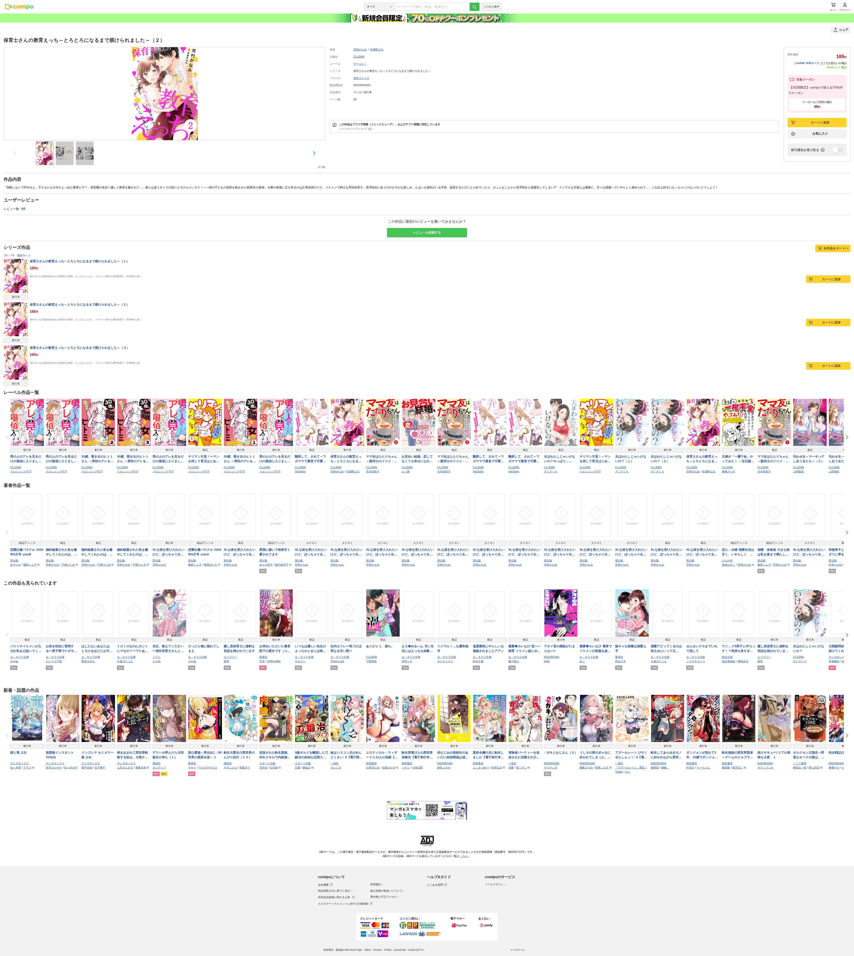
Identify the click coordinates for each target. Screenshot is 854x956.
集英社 (619, 657)
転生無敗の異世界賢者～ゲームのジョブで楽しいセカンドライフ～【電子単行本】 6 (737, 755)
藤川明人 (513, 661)
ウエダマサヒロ (208, 767)
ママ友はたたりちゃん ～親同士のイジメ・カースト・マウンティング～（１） (773, 459)
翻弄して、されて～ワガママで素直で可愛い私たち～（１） (310, 459)
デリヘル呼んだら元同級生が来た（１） (168, 755)
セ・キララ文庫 (19, 657)
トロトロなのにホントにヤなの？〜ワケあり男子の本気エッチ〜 (132, 648)
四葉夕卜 (245, 767)
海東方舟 (140, 767)
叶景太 (690, 767)
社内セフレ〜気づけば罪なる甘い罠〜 (346, 648)
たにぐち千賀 (54, 661)
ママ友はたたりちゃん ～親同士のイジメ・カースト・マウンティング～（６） (381, 459)
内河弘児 (496, 767)
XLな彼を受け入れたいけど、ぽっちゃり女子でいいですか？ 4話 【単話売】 (702, 552)
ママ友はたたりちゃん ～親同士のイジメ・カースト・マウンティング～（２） (452, 459)
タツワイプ (159, 767)
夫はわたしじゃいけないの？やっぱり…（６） (559, 459)
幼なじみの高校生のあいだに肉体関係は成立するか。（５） (452, 755)
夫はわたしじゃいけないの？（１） (630, 459)
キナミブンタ (765, 767)
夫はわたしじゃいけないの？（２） (666, 459)
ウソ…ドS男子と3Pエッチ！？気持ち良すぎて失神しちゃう (739, 648)
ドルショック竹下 (21, 471)
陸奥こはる (602, 767)
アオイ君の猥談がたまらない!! (559, 648)
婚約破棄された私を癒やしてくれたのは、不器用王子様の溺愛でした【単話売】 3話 (132, 552)
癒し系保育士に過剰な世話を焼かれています (239, 648)
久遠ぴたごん (125, 661)
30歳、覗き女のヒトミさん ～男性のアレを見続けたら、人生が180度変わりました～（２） (98, 459)
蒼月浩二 (737, 767)
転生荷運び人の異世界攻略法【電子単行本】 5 (418, 755)
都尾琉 (655, 767)
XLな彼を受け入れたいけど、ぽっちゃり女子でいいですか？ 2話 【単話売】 (240, 552)
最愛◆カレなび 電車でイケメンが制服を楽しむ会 (596, 648)
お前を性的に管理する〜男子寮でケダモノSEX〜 (61, 648)
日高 (297, 767)
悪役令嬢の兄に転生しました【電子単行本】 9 (490, 755)
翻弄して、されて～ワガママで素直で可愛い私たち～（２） (488, 459)
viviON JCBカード (807, 63)
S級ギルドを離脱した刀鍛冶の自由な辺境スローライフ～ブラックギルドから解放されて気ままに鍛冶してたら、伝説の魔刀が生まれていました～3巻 (311, 755)
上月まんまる (125, 767)
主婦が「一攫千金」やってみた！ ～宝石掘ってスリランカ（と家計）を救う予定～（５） (738, 459)
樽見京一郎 (799, 767)
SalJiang (300, 471)
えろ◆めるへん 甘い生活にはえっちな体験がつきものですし (418, 648)
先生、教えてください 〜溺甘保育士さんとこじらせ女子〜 (168, 648)
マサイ (192, 767)
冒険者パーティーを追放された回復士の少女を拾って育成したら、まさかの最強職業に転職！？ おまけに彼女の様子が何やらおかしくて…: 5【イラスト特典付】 (524, 755)
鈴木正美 (478, 661)
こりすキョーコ (695, 661)
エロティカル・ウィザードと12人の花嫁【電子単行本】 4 (382, 755)
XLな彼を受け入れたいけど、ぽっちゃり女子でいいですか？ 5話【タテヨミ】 (418, 552)
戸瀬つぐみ (68, 564)
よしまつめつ (481, 767)
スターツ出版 (267, 763)
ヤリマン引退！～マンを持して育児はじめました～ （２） (595, 459)
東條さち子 (728, 471)
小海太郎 (417, 767)
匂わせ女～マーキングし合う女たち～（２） (808, 459)
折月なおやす (54, 767)
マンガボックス (838, 657)
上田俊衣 (798, 471)
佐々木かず (71, 767)
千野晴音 (371, 661)
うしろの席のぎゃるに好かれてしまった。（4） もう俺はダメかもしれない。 (596, 755)
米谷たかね (835, 564)
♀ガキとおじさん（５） (561, 752)
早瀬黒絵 (834, 661)
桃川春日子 (281, 564)
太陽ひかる (388, 767)
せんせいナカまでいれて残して (701, 648)
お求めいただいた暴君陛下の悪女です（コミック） (274, 648)
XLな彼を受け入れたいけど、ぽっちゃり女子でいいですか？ (169, 552)
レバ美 (406, 471)
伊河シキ (407, 661)
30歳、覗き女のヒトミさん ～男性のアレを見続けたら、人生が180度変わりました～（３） (133, 459)
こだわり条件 (491, 6)
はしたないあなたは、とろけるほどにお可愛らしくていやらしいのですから (97, 648)
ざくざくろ (550, 471)
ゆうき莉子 (266, 564)
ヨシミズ (335, 767)
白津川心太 (372, 767)
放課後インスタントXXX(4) (60, 755)
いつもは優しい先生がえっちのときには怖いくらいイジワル (310, 648)
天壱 (262, 661)
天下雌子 (100, 767)
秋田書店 (371, 763)
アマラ (27, 767)
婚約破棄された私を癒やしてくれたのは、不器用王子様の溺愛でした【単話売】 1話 (61, 552)
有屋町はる (376, 49)
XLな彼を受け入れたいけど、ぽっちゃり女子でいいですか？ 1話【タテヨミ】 (382, 552)
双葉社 (263, 657)
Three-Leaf (337, 661)
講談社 (157, 763)
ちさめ (157, 661)
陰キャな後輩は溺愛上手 (630, 648)
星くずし (521, 767)
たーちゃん (703, 767)
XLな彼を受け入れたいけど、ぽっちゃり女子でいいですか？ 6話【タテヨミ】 (524, 552)
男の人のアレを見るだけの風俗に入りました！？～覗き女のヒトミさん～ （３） (61, 459)
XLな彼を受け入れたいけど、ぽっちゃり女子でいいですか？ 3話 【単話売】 (667, 552)
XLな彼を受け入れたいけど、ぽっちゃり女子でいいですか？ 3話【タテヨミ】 (631, 552)
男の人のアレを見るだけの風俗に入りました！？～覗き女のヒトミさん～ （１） (168, 459)
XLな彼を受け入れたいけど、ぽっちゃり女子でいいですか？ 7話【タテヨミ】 (453, 552)
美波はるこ (728, 564)
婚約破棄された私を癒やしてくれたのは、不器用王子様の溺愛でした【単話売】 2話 (97, 552)
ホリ (627, 771)
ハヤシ (406, 767)
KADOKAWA (551, 657)
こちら (464, 856)
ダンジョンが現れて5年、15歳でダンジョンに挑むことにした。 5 (702, 755)
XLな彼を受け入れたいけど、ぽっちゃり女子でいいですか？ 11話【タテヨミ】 (311, 552)
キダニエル (230, 767)
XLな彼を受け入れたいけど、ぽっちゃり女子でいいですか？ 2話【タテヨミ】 (346, 552)
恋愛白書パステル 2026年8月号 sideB (26, 552)
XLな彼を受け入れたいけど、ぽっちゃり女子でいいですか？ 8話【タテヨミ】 (560, 552)
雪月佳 (263, 767)
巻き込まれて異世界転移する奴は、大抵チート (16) (132, 755)
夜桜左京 (743, 661)
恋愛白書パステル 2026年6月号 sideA (204, 552)
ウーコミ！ (360, 63)
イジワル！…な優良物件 (452, 648)
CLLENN (358, 56)
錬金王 (307, 767)
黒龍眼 (726, 767)
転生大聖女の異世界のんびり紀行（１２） (239, 755)
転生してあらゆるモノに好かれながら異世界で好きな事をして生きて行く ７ (666, 755)
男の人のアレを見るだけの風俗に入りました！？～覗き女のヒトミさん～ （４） (25, 459)
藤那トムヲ (30, 564)
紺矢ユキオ (444, 767)
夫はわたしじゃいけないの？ (808, 648)
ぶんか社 (727, 560)
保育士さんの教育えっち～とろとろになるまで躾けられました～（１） (79, 261)
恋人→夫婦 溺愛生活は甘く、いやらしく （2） (738, 552)
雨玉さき (620, 661)
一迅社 (334, 763)
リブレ (157, 657)
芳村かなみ (360, 49)
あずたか (15, 564)
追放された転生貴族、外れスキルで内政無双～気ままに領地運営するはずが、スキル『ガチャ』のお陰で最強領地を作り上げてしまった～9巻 (274, 755)
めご (582, 661)
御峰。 (665, 767)
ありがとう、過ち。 (380, 646)
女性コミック (361, 78)
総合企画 (727, 657)
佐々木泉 (15, 767)
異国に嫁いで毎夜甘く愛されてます (274, 552)
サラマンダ (550, 767)
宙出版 (14, 560)
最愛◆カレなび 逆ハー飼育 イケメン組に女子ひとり (524, 648)
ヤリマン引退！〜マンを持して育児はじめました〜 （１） (203, 459)
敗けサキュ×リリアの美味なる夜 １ (773, 755)
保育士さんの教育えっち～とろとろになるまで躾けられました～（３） (79, 347)
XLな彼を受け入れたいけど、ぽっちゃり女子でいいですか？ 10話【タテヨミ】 (596, 552)
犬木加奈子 (372, 471)
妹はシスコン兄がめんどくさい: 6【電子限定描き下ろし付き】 (346, 755)
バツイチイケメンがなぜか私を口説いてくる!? (25, 648)
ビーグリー (230, 657)
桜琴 (226, 661)
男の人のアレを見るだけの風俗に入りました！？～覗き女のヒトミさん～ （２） (274, 459)
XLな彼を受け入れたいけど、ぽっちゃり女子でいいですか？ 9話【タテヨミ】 (809, 552)
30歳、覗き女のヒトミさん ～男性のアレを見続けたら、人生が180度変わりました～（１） (240, 459)
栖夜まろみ (586, 767)
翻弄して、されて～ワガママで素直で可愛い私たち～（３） (524, 459)
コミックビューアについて (353, 128)
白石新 (274, 767)
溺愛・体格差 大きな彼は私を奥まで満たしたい (773, 552)
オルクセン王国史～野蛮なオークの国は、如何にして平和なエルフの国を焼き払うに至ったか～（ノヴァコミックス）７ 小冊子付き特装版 (809, 755)
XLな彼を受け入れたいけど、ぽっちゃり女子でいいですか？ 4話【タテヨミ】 (489, 552)
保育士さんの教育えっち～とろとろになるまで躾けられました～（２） (79, 304)
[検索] (474, 7)
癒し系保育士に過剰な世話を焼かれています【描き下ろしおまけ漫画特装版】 (773, 648)
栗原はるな (88, 661)
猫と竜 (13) (18, 752)
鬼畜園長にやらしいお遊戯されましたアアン (488, 648)
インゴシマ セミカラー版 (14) (97, 755)
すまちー (300, 661)
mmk (547, 661)
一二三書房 (799, 763)
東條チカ (834, 767)
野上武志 (814, 767)
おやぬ (14, 661)
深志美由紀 (728, 661)
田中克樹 (86, 767)
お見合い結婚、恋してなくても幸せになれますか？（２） (417, 459)
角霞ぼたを (210, 564)
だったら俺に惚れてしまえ (203, 648)
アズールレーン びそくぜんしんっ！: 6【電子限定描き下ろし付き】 (631, 755)
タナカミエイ (445, 661)
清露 (511, 767)
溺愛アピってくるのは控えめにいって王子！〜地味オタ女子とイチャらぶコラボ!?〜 (666, 648)
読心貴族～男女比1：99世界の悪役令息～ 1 (205, 755)
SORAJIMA (274, 661)
